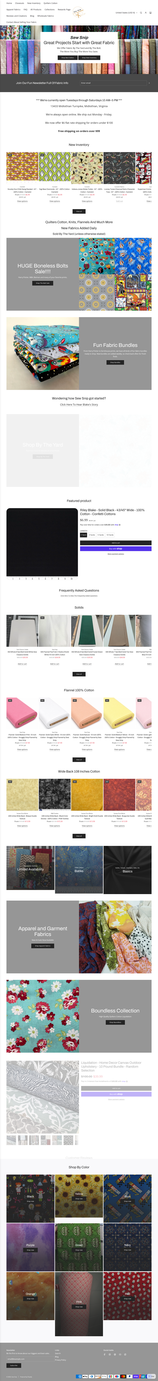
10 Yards (110, 535)
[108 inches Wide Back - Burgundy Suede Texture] (119, 795)
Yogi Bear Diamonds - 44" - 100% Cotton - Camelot (54, 190)
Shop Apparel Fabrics (42, 946)
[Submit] (149, 83)
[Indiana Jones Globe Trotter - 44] (87, 168)
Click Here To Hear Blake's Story (79, 404)
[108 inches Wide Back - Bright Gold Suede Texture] (87, 795)
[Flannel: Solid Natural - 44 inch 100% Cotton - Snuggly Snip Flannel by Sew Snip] (87, 713)
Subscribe (13, 1365)
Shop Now (30, 876)
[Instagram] (109, 1354)
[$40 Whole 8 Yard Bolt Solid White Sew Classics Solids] (22, 631)
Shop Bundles (115, 362)
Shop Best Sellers (67, 58)
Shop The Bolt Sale (42, 283)
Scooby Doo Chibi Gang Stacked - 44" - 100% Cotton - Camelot (22, 190)
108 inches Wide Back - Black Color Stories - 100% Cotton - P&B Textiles (55, 817)
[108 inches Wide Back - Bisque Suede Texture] (22, 795)
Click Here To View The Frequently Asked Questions (79, 596)
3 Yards (92, 535)
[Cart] (150, 12)
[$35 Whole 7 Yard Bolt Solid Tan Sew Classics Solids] (119, 631)
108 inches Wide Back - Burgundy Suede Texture (119, 817)
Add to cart (22, 664)
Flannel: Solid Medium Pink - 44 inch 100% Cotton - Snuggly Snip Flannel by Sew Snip (22, 737)
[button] (8, 177)
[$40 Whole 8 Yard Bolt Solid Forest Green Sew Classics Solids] (87, 631)
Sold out (119, 201)
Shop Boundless (115, 1022)
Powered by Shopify (26, 1377)
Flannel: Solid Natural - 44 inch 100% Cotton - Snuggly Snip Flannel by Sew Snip (87, 737)
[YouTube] (120, 1354)
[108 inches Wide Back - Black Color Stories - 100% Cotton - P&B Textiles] (55, 795)
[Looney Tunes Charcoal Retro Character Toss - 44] (119, 168)
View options (22, 201)
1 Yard (83, 535)
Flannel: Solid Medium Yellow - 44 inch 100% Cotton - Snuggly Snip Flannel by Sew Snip (119, 737)
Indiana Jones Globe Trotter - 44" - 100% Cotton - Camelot (87, 190)
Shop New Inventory (89, 58)
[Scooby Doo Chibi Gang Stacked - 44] (22, 168)
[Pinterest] (115, 1354)
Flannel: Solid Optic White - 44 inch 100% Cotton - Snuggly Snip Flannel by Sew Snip (54, 737)
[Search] (141, 12)
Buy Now (79, 877)
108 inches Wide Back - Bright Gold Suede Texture (87, 817)
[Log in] (145, 12)
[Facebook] (104, 1354)
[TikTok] (125, 1354)
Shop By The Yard (42, 456)
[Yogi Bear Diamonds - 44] (55, 168)
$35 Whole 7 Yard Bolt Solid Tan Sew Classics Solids (119, 653)
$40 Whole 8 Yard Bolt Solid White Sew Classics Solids (22, 653)
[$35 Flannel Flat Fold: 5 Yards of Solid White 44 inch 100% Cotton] (55, 631)
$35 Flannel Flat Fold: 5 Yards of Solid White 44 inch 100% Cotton (55, 653)
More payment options (116, 554)
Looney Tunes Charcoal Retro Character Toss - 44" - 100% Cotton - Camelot (119, 190)
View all (79, 211)
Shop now (30, 1201)
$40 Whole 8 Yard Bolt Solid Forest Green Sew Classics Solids (87, 653)
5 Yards (101, 535)
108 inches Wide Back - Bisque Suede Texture (22, 817)
